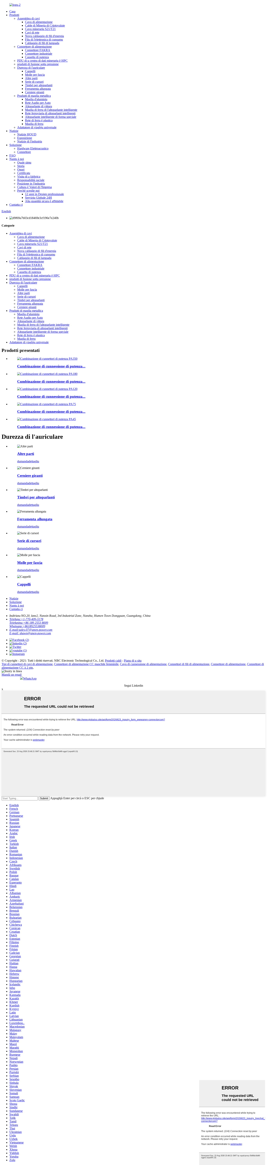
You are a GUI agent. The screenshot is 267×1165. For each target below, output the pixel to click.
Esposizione (24, 138)
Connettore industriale (38, 53)
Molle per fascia (35, 74)
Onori (20, 169)
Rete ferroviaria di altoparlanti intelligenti (50, 113)
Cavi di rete (32, 32)
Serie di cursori (34, 81)
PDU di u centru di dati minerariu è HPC (42, 60)
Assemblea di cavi (28, 18)
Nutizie (13, 131)
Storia (20, 166)
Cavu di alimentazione (39, 22)
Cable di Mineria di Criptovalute (45, 25)
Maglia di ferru (34, 123)
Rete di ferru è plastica (39, 120)
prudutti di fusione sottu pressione (38, 64)
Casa (12, 11)
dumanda (23, 461)
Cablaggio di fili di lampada (42, 43)
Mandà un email (12, 674)
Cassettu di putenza (37, 57)
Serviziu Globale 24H (38, 197)
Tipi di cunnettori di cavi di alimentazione (27, 664)
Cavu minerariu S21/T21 (40, 29)
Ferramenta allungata (38, 88)
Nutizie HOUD (26, 134)
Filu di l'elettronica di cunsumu (44, 39)
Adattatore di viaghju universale (36, 127)
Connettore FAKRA (37, 50)
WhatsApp (30, 678)
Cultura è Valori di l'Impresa (34, 187)
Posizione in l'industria (31, 183)
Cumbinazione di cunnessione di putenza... (51, 366)
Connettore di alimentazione (34, 46)
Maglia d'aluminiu (36, 99)
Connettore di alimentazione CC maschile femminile (86, 664)
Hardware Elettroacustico (32, 148)
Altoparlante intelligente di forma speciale (50, 116)
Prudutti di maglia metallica (34, 95)
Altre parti (31, 78)
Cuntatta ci (16, 204)
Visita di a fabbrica (28, 176)
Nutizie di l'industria (29, 141)
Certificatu (23, 173)
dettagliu (34, 461)
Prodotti (14, 15)
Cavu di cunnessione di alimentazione (143, 664)
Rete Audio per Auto (38, 102)
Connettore (24, 152)
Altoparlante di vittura (38, 106)
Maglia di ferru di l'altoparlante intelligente (51, 109)
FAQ (12, 155)
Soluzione (15, 145)
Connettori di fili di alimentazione (188, 664)
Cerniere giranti (34, 92)
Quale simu (24, 162)
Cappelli (30, 71)
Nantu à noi (16, 159)
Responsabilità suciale (30, 180)
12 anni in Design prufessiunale (44, 194)
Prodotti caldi (113, 660)
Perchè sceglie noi (28, 190)
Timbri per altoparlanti (38, 85)
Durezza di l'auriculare (31, 67)
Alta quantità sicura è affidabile (44, 201)
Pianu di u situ (133, 660)
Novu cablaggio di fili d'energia (44, 36)
